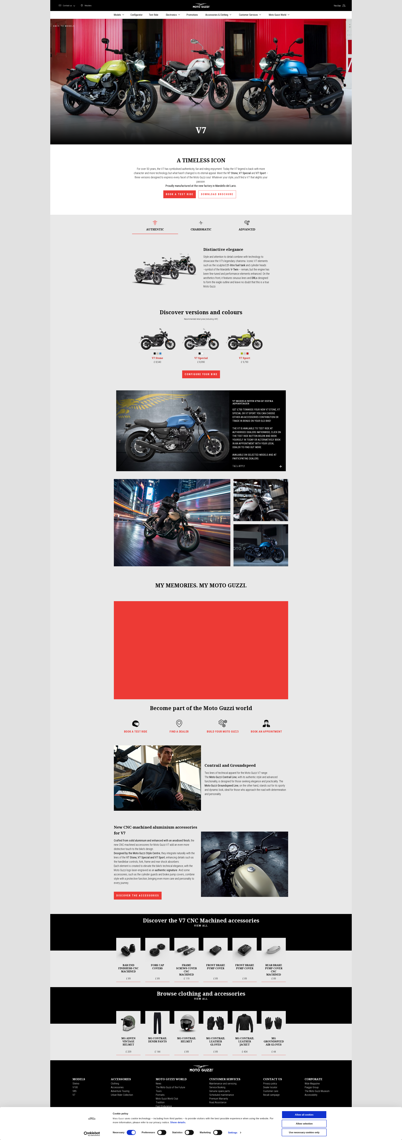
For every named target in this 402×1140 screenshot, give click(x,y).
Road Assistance (217, 1102)
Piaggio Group (312, 1087)
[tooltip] (154, 353)
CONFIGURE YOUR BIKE (201, 374)
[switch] (161, 1132)
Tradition (160, 1102)
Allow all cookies (304, 1114)
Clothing (115, 1083)
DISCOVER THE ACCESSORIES (137, 895)
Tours (159, 1091)
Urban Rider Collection (122, 1094)
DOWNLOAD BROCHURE (217, 194)
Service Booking (217, 1087)
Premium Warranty (218, 1098)
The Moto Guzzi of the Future (170, 1087)
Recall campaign (271, 1094)
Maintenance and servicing (222, 1083)
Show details (177, 1122)
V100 (75, 1087)
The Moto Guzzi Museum (317, 1091)
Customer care (270, 1091)
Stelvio (76, 1083)
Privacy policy (270, 1083)
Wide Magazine (312, 1083)
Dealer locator (270, 1087)
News (158, 1083)
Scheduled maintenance (221, 1094)
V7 (74, 1094)
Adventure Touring (120, 1091)
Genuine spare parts (219, 1091)
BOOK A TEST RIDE (179, 194)
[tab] (155, 225)
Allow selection (304, 1123)
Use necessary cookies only (304, 1132)
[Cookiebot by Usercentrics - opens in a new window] (92, 1134)
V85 (74, 1091)
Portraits (160, 1094)
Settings (232, 1132)
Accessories (117, 1087)
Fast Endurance (164, 1106)
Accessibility (311, 1094)
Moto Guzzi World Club (167, 1098)
